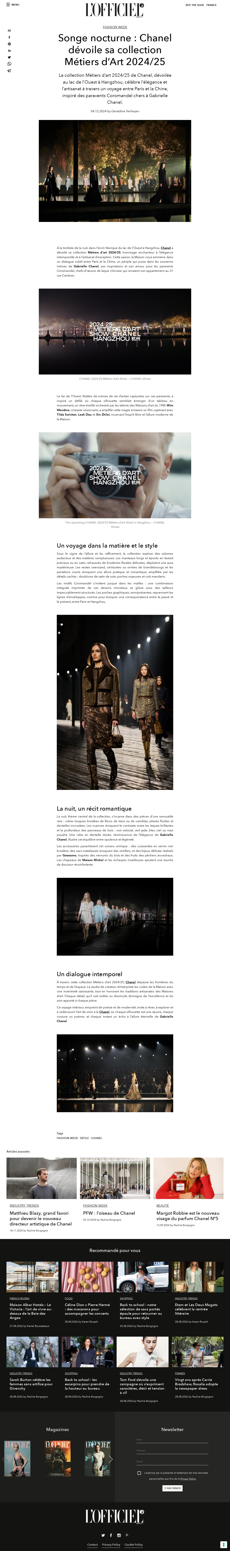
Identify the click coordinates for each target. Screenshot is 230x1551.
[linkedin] (9, 51)
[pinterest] (9, 44)
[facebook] (9, 37)
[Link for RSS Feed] (127, 1535)
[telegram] (9, 71)
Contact (92, 1544)
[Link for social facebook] (111, 1536)
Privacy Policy (188, 1478)
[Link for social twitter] (103, 1536)
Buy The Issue (195, 5)
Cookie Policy (134, 1544)
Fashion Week (115, 27)
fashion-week (67, 1138)
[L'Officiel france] (115, 10)
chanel (96, 1138)
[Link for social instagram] (119, 1536)
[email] (9, 31)
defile (84, 1138)
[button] (110, 1459)
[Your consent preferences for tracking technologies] (223, 1544)
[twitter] (9, 57)
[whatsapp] (9, 64)
